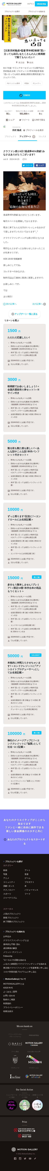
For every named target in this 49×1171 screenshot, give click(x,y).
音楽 (26, 874)
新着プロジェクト (11, 917)
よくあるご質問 (10, 991)
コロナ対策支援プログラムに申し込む (20, 971)
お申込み (7, 936)
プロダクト (29, 882)
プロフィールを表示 (35, 130)
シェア (12, 120)
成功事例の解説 (10, 948)
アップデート (27, 136)
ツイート (26, 120)
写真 (5, 874)
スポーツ (7, 893)
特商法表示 (8, 1011)
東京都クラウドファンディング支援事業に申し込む (24, 967)
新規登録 (42, 4)
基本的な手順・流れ (11, 944)
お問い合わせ (9, 995)
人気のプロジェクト (12, 913)
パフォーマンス (31, 889)
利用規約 (7, 1003)
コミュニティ (9, 882)
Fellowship (7, 956)
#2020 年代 (8, 987)
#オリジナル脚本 (13, 83)
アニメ (6, 878)
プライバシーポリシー (13, 1007)
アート (27, 870)
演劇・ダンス (8, 885)
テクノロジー (9, 889)
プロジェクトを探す (12, 11)
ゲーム (27, 878)
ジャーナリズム (10, 897)
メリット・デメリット (12, 952)
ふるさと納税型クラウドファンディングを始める (24, 963)
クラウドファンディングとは (16, 940)
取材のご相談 (9, 999)
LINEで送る (40, 120)
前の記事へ (11, 303)
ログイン (30, 3)
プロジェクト (10, 136)
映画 (31, 62)
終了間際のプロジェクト (14, 921)
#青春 (26, 83)
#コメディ (37, 83)
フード (27, 893)
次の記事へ (37, 303)
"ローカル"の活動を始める (14, 959)
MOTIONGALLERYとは (13, 983)
